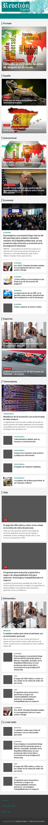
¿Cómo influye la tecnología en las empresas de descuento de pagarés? (29, 281)
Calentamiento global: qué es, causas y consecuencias (27, 440)
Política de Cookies (9, 806)
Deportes (8, 318)
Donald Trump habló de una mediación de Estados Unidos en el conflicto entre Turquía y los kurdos (23, 190)
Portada (7, 23)
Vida (5, 492)
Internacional (9, 60)
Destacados (9, 598)
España (7, 75)
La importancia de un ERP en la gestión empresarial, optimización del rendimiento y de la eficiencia (29, 295)
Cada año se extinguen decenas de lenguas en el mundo (23, 65)
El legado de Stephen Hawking (27, 467)
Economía (8, 200)
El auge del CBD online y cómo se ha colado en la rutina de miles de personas (28, 680)
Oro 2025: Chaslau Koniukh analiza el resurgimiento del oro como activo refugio (29, 267)
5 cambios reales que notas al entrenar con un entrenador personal (23, 344)
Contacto (5, 800)
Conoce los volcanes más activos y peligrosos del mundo (28, 454)
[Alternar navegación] (4, 16)
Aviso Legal (6, 812)
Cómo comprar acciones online (28, 307)
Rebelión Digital (21, 821)
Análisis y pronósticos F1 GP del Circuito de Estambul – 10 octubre (23, 372)
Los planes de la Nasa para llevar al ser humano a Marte (29, 481)
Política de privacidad (36, 821)
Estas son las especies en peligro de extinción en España (19, 101)
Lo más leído (9, 722)
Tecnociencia (10, 381)
